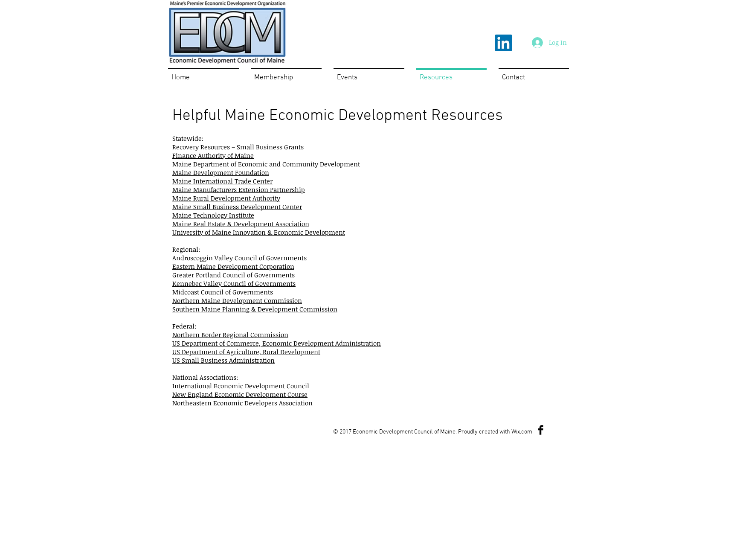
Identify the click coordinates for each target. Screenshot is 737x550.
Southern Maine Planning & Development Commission (254, 309)
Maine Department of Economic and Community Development (266, 164)
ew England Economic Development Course (242, 394)
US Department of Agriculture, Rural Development (246, 351)
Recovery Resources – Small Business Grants (238, 147)
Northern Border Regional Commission (230, 334)
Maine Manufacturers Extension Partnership (238, 189)
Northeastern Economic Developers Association (242, 403)
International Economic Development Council (240, 385)
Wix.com (521, 432)
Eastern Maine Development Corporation (233, 266)
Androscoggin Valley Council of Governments (239, 257)
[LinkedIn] (503, 43)
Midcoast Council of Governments (222, 292)
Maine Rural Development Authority (226, 198)
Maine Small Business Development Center (237, 206)
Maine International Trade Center (222, 181)
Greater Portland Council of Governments (233, 275)
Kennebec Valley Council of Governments (234, 283)
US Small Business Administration (223, 360)
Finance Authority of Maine (213, 155)
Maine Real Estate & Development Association (240, 223)
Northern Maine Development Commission (237, 300)
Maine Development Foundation (220, 172)
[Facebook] (540, 430)
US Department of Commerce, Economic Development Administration (276, 343)
